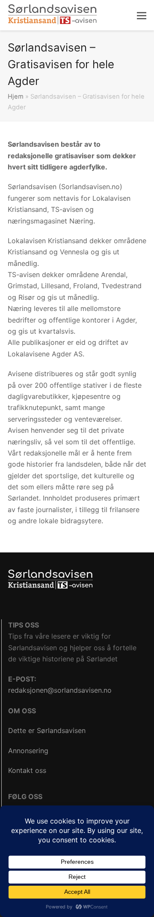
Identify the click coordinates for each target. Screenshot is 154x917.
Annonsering (28, 750)
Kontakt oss (27, 770)
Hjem (16, 96)
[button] (141, 15)
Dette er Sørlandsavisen (47, 730)
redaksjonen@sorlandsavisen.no (60, 690)
